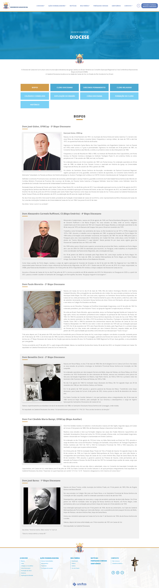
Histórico (23, 573)
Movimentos (44, 563)
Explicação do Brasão (27, 575)
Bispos (23, 561)
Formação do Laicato (47, 568)
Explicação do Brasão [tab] (64, 96)
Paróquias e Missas (100, 6)
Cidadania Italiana (117, 563)
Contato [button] (127, 6)
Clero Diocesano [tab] (65, 87)
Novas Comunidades (47, 561)
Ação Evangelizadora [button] (56, 6)
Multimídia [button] (84, 6)
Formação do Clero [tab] (124, 96)
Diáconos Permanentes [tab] (94, 87)
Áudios (74, 566)
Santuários (116, 6)
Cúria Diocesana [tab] (94, 96)
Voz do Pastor (76, 568)
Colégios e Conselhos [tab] (35, 96)
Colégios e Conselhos (27, 566)
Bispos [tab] (35, 87)
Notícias (73, 6)
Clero (22, 563)
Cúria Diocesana (25, 568)
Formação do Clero (26, 570)
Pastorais (44, 566)
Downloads (75, 561)
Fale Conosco (116, 561)
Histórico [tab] (34, 104)
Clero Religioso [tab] (124, 87)
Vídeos (74, 563)
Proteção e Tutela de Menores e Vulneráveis (149, 5)
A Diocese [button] (40, 6)
